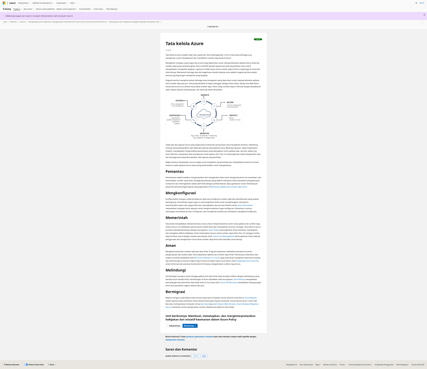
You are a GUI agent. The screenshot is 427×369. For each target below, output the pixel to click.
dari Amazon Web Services (224, 304)
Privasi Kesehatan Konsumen (359, 365)
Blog (317, 365)
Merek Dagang (401, 365)
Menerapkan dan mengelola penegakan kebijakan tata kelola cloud (134, 22)
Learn (5, 22)
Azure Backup (239, 279)
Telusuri (23, 22)
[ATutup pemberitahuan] (424, 15)
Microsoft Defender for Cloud (206, 258)
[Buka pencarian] (416, 3)
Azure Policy (213, 230)
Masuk (421, 3)
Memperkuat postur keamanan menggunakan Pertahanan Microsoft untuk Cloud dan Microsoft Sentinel (67, 22)
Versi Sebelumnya (306, 365)
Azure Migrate (251, 297)
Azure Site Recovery (228, 282)
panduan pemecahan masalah (199, 336)
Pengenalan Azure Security (247, 261)
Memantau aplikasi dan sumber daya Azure (228, 187)
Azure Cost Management (223, 236)
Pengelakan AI (291, 365)
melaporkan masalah (175, 339)
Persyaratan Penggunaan (384, 365)
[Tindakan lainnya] (422, 22)
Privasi (342, 365)
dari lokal (205, 304)
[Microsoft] (4, 3)
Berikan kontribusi (330, 365)
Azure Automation (245, 205)
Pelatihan (13, 22)
